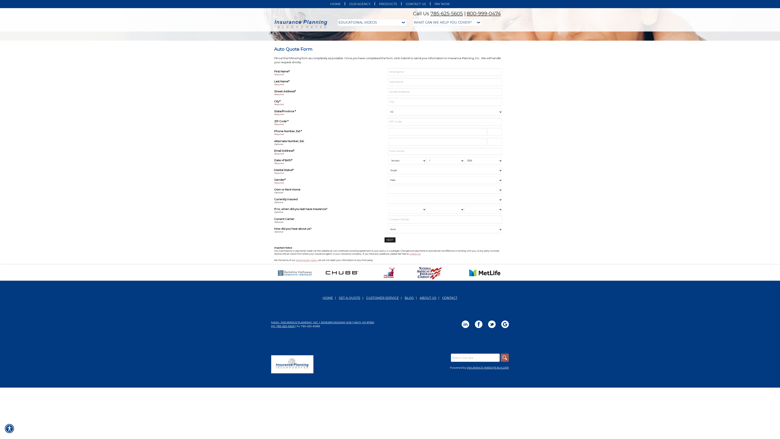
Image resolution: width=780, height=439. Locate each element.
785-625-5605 (446, 13)
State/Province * (285, 151)
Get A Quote (349, 338)
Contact (449, 338)
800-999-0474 (484, 13)
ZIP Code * (281, 161)
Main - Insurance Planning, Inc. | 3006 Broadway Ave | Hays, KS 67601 (322, 363)
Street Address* (285, 132)
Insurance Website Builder (488, 408)
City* (277, 141)
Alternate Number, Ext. (289, 181)
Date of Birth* (283, 200)
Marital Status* (284, 210)
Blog (409, 338)
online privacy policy (306, 301)
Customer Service (382, 338)
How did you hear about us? (293, 269)
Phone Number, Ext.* (288, 171)
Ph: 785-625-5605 (283, 366)
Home (328, 338)
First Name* (282, 112)
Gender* (280, 220)
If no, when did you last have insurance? (300, 249)
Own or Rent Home (287, 230)
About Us (428, 338)
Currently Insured (286, 239)
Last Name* (281, 122)
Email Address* (284, 191)
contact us (415, 294)
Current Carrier (284, 259)
